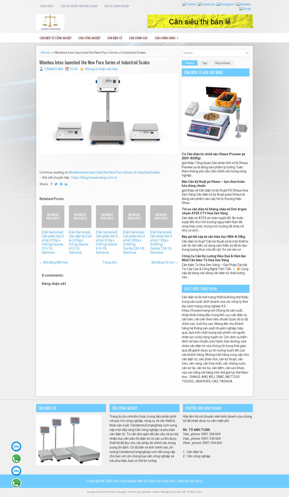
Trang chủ (110, 262)
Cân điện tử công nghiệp (56, 37)
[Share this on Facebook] (51, 184)
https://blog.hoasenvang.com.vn (94, 177)
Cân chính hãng (166, 37)
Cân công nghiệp (89, 37)
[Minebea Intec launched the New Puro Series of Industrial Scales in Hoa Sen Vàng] (109, 114)
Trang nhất (47, 6)
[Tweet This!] (56, 184)
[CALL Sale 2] (16, 483)
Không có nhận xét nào (101, 69)
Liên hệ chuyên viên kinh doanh (79, 6)
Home (45, 52)
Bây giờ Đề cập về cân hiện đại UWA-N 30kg (213, 236)
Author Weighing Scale (167, 491)
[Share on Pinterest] (61, 184)
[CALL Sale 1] (16, 459)
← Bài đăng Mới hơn (54, 262)
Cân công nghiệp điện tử (130, 481)
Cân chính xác (138, 37)
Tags (204, 63)
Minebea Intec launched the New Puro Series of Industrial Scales (95, 62)
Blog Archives (222, 63)
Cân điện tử (114, 37)
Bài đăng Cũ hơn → (164, 262)
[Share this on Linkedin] (66, 184)
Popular (189, 63)
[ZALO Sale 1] (16, 446)
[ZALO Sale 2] (16, 471)
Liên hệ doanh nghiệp (116, 6)
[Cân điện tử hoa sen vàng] (215, 145)
